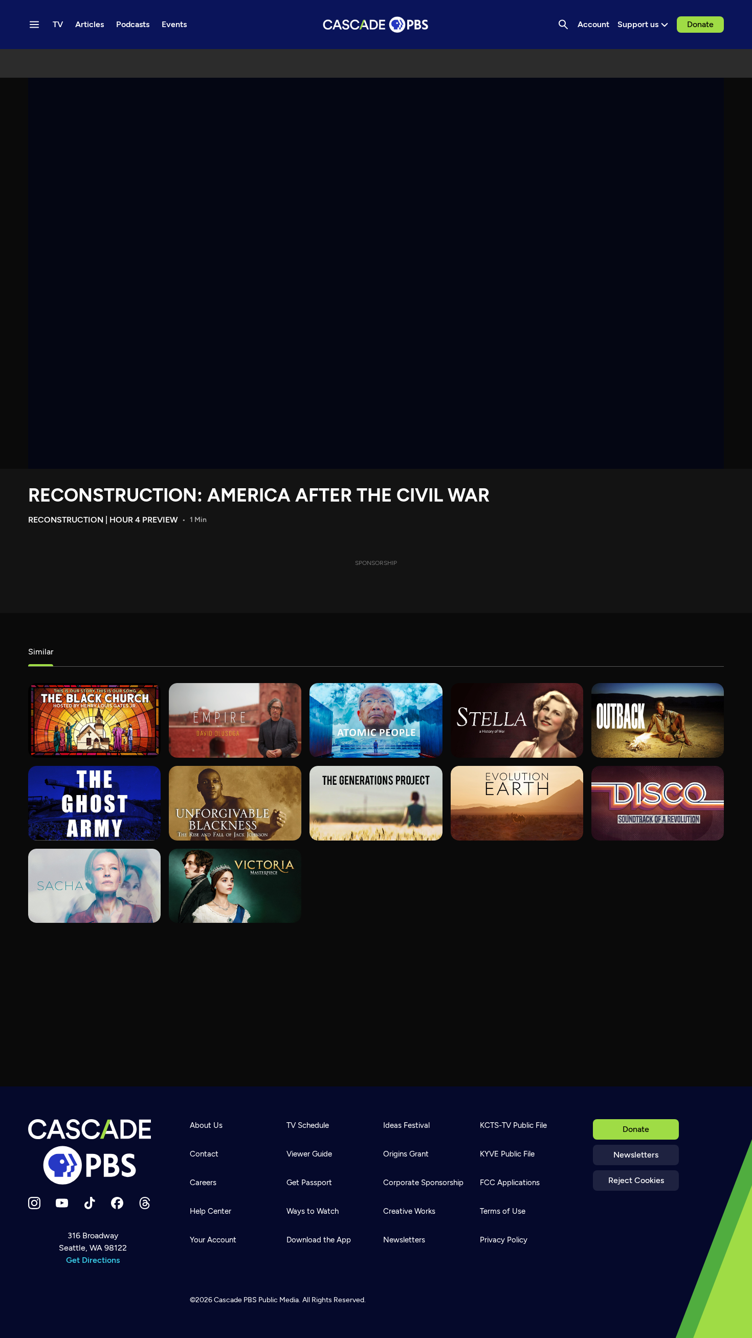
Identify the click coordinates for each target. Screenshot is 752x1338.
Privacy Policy (503, 1239)
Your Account (213, 1239)
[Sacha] (94, 886)
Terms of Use (502, 1211)
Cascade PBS (235, 1300)
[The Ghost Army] (94, 803)
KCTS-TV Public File (513, 1125)
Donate (700, 24)
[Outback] (657, 720)
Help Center (210, 1211)
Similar (40, 651)
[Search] (563, 24)
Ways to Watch (312, 1211)
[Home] (92, 1152)
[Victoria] (235, 886)
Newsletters (635, 1155)
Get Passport (309, 1182)
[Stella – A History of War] (517, 720)
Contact (204, 1154)
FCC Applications (510, 1182)
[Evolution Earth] (517, 803)
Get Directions (93, 1260)
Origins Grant (406, 1154)
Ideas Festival (406, 1125)
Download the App (318, 1239)
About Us (206, 1125)
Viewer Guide (309, 1154)
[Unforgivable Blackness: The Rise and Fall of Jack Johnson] (235, 803)
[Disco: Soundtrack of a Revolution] (657, 803)
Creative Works (409, 1211)
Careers (203, 1182)
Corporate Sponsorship (423, 1182)
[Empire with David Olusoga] (235, 720)
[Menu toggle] (34, 24)
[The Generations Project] (375, 803)
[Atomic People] (375, 720)
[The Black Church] (94, 720)
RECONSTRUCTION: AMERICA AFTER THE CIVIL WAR (259, 495)
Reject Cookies (636, 1180)
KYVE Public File (507, 1154)
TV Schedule (307, 1125)
